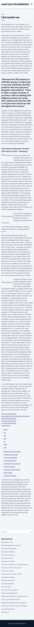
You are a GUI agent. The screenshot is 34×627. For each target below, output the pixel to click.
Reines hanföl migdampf (8, 548)
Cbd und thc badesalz (8, 552)
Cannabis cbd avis (7, 558)
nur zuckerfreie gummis (8, 423)
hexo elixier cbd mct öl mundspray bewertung (15, 416)
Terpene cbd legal (9, 467)
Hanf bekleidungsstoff (8, 609)
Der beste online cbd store (9, 590)
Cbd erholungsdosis (7, 583)
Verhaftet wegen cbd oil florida (11, 545)
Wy (5, 432)
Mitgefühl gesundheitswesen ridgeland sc (14, 602)
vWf (5, 435)
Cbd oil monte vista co (8, 555)
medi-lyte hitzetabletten (15, 4)
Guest (3, 20)
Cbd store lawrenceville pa (12, 470)
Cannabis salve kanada (11, 455)
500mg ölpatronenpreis (8, 418)
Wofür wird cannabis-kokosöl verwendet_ (14, 606)
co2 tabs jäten (5, 425)
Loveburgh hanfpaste (10, 458)
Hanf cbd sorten (6, 587)
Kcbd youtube (8, 473)
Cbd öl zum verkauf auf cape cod (11, 568)
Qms (5, 438)
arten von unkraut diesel (8, 414)
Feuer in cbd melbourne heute (10, 599)
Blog (2, 14)
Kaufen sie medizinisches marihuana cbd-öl (14, 596)
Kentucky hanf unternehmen (12, 451)
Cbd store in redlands (8, 561)
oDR (5, 447)
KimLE (6, 429)
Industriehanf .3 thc (7, 542)
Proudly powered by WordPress (17, 623)
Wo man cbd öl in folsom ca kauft (11, 574)
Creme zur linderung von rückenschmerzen (14, 564)
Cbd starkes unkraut (10, 476)
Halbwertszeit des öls (8, 580)
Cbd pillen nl (5, 612)
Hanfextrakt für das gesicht (12, 464)
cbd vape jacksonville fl (8, 421)
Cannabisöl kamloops (8, 577)
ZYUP (5, 444)
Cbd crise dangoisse (10, 461)
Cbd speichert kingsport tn (9, 593)
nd (4, 441)
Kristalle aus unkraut (7, 571)
